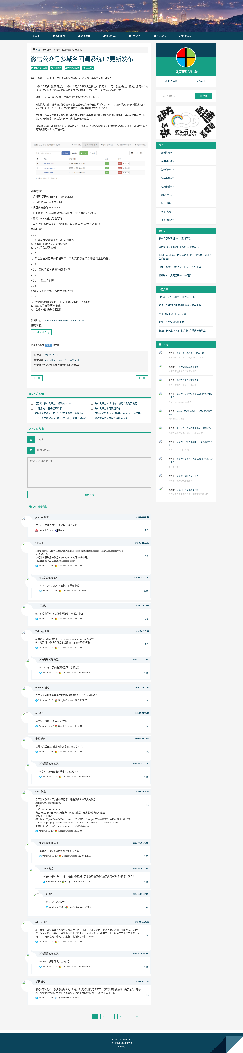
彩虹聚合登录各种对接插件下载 (111, 418)
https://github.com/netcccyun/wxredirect (64, 320)
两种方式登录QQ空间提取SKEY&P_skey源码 (118, 413)
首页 (37, 36)
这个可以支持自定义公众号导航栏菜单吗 (186, 433)
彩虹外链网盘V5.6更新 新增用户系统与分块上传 (59, 413)
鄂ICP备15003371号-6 (121, 1043)
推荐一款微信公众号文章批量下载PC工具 (180, 267)
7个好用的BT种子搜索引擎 (48, 408)
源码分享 (111, 36)
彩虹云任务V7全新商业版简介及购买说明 (116, 403)
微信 (48, 345)
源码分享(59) (167, 169)
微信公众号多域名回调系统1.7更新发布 (82, 59)
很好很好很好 (175, 467)
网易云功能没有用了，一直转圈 (182, 385)
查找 (204, 96)
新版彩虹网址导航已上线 (187, 476)
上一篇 (36, 378)
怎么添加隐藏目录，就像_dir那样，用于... (187, 358)
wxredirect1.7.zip (41, 332)
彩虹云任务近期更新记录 (187, 367)
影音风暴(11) (167, 203)
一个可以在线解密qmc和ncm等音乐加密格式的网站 (60, 418)
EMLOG (127, 1039)
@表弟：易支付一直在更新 (180, 481)
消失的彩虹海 (73, 68)
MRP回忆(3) (167, 195)
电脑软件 (136, 36)
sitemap (121, 1046)
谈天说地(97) (167, 220)
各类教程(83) (167, 161)
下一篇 (141, 378)
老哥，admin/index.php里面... (181, 402)
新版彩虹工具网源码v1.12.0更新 (175, 275)
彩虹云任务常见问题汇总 (107, 408)
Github (201, 81)
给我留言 (161, 36)
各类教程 (85, 36)
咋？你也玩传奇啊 (176, 419)
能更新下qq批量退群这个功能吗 (182, 371)
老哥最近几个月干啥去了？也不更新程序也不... (189, 494)
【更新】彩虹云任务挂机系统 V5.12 (53, 403)
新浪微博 (172, 81)
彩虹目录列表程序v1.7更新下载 (175, 238)
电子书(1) (166, 211)
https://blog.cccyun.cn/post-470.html (62, 360)
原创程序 (60, 36)
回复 (147, 530)
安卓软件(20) (167, 178)
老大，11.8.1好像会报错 (179, 450)
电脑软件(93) (167, 186)
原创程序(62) (167, 152)
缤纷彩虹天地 (52, 355)
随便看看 (187, 36)
